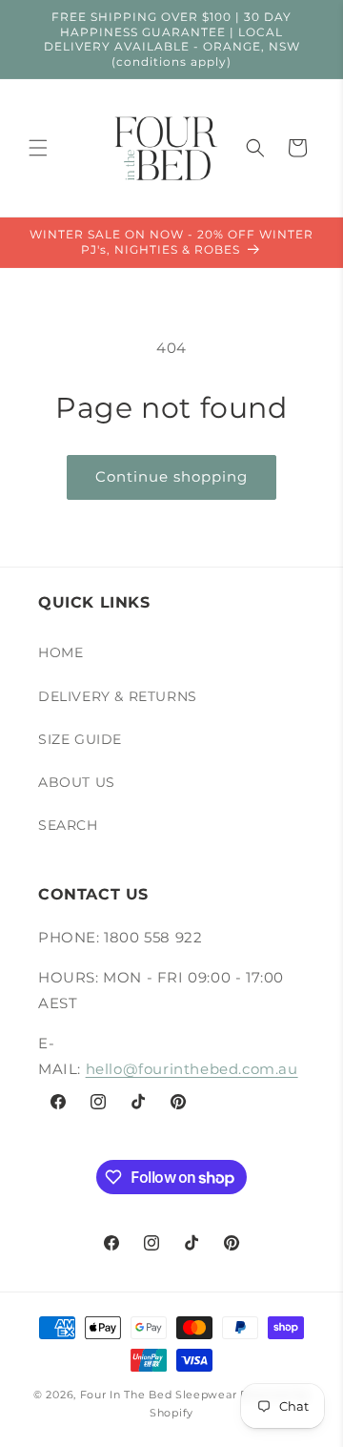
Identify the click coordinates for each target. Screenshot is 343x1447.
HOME (60, 652)
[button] (38, 148)
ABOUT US (76, 782)
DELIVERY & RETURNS (117, 696)
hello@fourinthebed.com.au (192, 1069)
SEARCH (68, 825)
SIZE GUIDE (80, 739)
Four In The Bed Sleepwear (158, 1394)
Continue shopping (171, 476)
